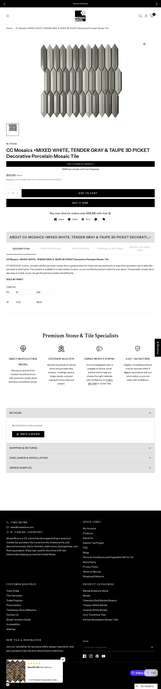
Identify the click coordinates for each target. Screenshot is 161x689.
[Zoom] (144, 44)
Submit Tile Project (93, 542)
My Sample (147, 686)
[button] (4, 4)
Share (61, 219)
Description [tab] (21, 248)
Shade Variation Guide (18, 619)
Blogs (86, 552)
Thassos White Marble (95, 605)
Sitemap (10, 629)
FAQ (85, 547)
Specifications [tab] (51, 248)
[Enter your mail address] (151, 647)
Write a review (30, 434)
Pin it (88, 219)
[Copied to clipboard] (105, 219)
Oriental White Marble (95, 610)
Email (85, 641)
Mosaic (87, 595)
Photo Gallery (13, 605)
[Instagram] (91, 656)
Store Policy (89, 562)
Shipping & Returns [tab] (110, 248)
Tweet (75, 219)
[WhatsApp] (96, 219)
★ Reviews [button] (158, 347)
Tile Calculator (14, 595)
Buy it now (80, 203)
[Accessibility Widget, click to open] (7, 684)
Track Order (12, 590)
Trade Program (14, 600)
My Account (89, 528)
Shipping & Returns (93, 576)
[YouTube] (103, 656)
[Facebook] (84, 656)
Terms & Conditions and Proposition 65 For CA (108, 557)
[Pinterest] (97, 656)
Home (9, 28)
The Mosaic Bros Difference (21, 610)
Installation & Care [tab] (140, 249)
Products (88, 533)
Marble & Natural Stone (95, 590)
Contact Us (12, 614)
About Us (88, 538)
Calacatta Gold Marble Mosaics (100, 600)
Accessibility (13, 624)
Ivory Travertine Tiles (94, 614)
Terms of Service (92, 571)
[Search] (140, 16)
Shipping (10, 179)
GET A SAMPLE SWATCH (80, 164)
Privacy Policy (90, 566)
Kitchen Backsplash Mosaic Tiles (100, 619)
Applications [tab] (80, 248)
